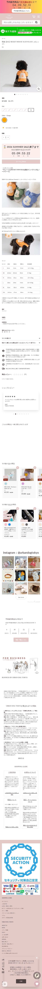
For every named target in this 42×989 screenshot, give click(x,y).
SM (9, 110)
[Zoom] (39, 89)
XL (25, 110)
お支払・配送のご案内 (7, 906)
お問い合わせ (5, 937)
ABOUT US (21, 758)
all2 (10, 504)
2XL (31, 110)
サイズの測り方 (6, 338)
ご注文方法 (4, 903)
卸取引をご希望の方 (6, 950)
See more (21, 597)
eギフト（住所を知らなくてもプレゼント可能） (13, 908)
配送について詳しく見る (12, 826)
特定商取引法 (5, 946)
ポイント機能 (5, 910)
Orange (4, 120)
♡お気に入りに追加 (8, 168)
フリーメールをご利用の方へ (8, 913)
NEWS (3, 927)
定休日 (3, 932)
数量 (3, 133)
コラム (3, 915)
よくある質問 (5, 934)
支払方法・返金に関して (7, 944)
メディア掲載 (5, 930)
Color (6, 115)
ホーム (3, 38)
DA (3, 47)
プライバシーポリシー (7, 948)
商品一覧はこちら (21, 640)
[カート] (33, 16)
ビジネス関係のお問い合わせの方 (9, 953)
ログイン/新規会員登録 (7, 917)
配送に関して (5, 941)
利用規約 (4, 939)
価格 (3, 98)
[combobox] (21, 22)
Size (3, 106)
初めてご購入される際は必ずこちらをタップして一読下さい (19, 342)
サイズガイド (5, 901)
